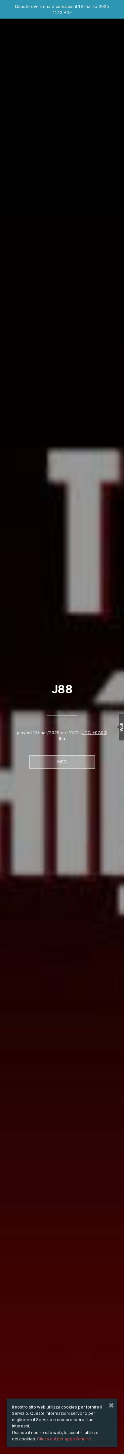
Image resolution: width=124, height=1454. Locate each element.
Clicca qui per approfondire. (64, 1438)
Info (62, 761)
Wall (121, 727)
